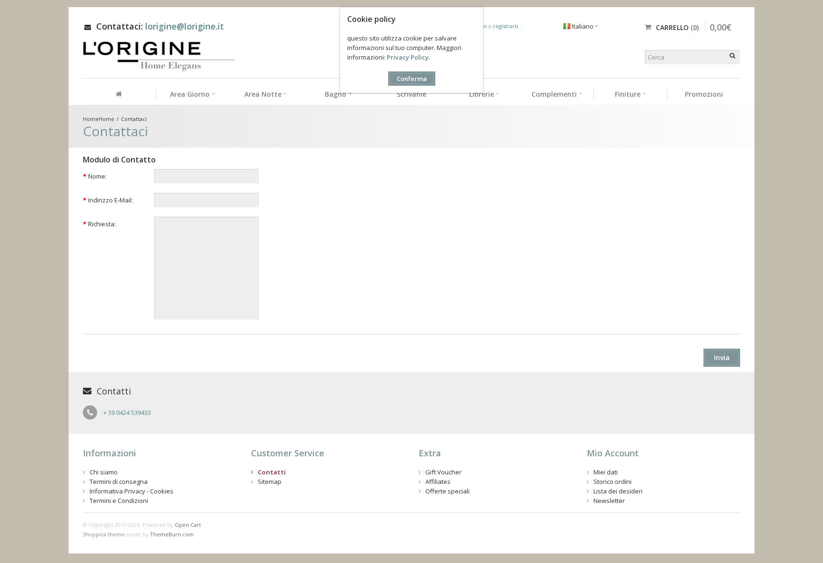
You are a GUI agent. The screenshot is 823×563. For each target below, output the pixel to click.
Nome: (97, 176)
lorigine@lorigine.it (184, 26)
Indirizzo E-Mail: (110, 200)
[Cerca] (733, 57)
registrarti (506, 26)
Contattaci (134, 118)
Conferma (412, 78)
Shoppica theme (104, 534)
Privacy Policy (408, 57)
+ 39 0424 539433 (127, 412)
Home (106, 118)
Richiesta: (102, 224)
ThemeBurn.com (172, 534)
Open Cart (188, 524)
